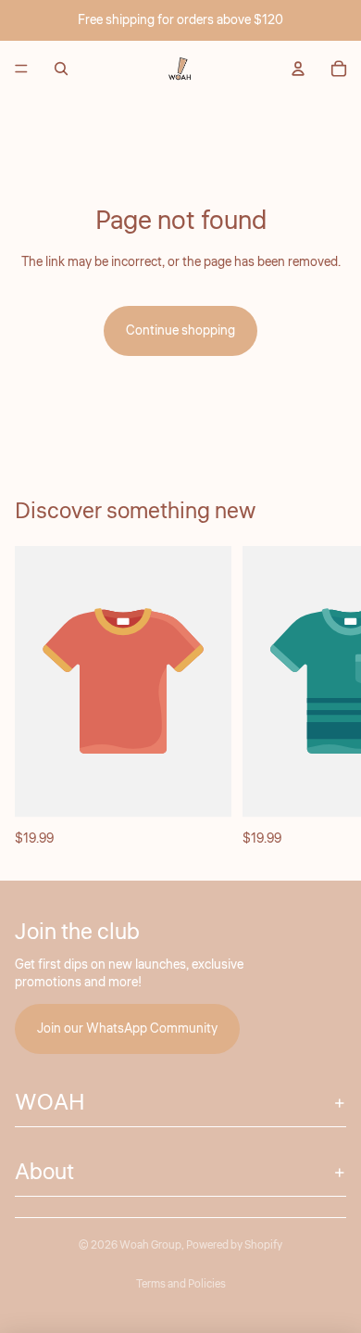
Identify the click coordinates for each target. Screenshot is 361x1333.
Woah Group (150, 1245)
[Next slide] (325, 698)
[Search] (61, 68)
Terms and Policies (181, 1284)
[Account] (298, 68)
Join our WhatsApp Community (127, 1028)
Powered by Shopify (234, 1245)
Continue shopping (180, 331)
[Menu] (21, 68)
